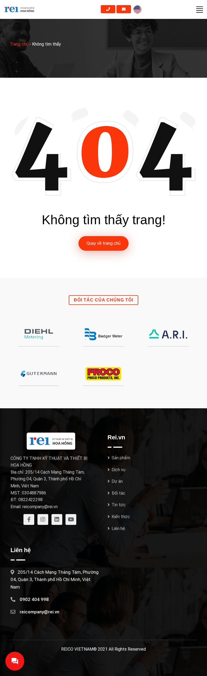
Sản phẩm (121, 457)
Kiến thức (121, 516)
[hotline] (108, 9)
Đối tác (118, 493)
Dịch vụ (118, 469)
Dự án (117, 481)
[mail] (124, 9)
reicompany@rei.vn (39, 611)
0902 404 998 (34, 599)
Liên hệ (118, 528)
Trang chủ (19, 44)
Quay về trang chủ (103, 243)
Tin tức (119, 504)
